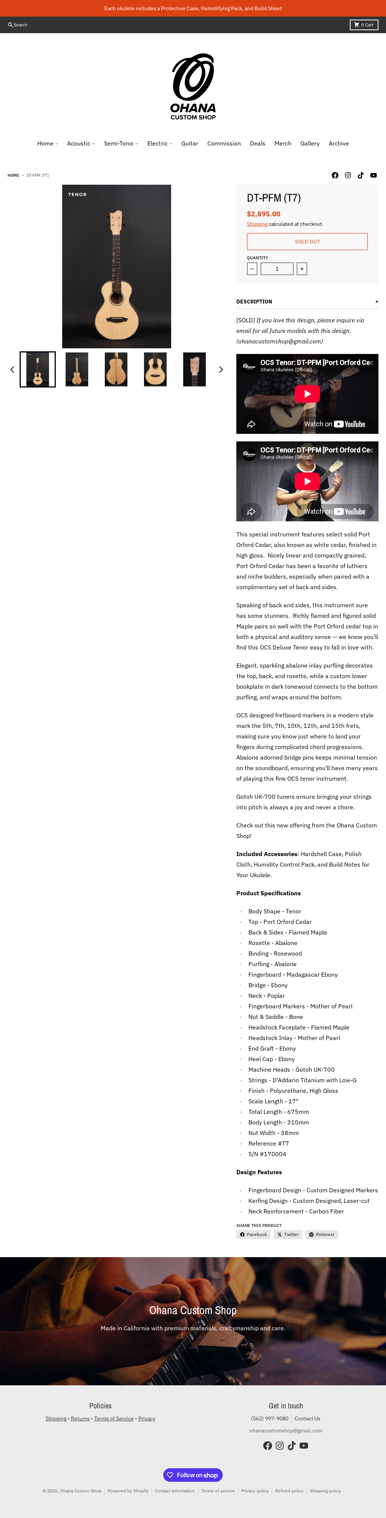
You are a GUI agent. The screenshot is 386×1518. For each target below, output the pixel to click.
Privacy (146, 1418)
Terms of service (218, 1490)
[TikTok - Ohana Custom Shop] (361, 175)
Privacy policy (255, 1490)
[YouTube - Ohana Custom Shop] (373, 175)
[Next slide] (220, 369)
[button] (38, 369)
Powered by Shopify (128, 1490)
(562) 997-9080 (269, 1418)
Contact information (175, 1490)
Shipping (257, 224)
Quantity (257, 257)
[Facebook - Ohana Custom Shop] (335, 175)
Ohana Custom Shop (80, 1490)
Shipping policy (325, 1490)
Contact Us (307, 1418)
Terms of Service (114, 1418)
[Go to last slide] (13, 369)
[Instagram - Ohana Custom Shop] (348, 175)
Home (13, 175)
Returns (80, 1418)
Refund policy (289, 1490)
